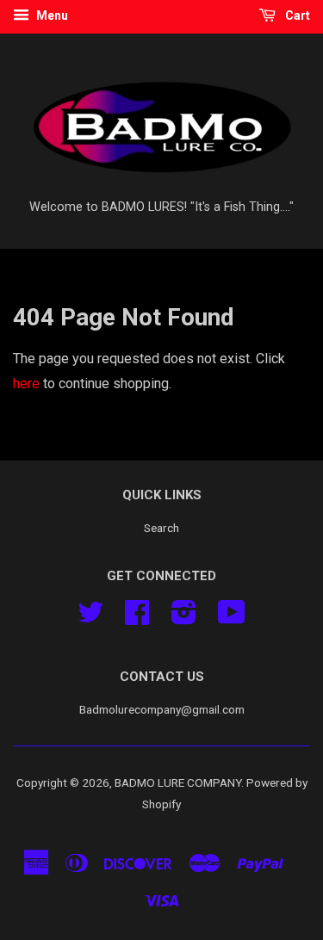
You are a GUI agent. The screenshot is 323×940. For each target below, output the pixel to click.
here (26, 383)
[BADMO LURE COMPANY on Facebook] (137, 618)
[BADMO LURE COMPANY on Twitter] (90, 618)
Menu (51, 15)
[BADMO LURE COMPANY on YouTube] (231, 618)
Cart (296, 15)
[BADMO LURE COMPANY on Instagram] (184, 618)
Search (161, 528)
